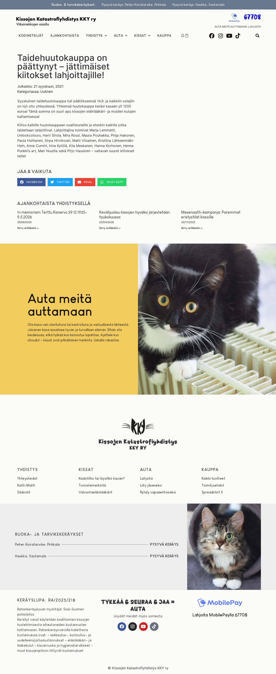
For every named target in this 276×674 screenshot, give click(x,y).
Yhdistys (94, 35)
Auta (118, 35)
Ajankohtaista (64, 35)
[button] (257, 35)
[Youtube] (229, 35)
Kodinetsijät (31, 35)
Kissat (140, 35)
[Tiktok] (237, 35)
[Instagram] (220, 35)
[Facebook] (212, 35)
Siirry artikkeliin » (28, 228)
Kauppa (164, 35)
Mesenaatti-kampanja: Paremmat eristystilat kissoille (210, 214)
